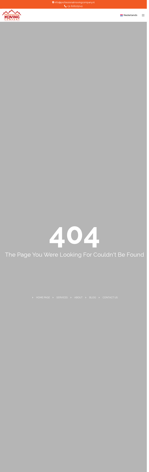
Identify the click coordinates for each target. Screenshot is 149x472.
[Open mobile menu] (143, 15)
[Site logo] (11, 15)
